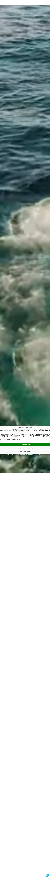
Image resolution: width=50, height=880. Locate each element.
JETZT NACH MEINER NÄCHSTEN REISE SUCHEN (23, 454)
